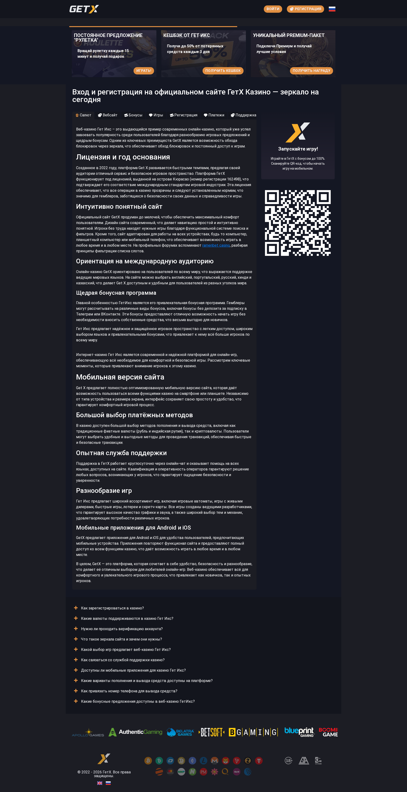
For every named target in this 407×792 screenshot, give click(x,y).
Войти (273, 9)
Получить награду (311, 71)
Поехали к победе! (298, 162)
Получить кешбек (223, 71)
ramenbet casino (216, 245)
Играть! (143, 71)
